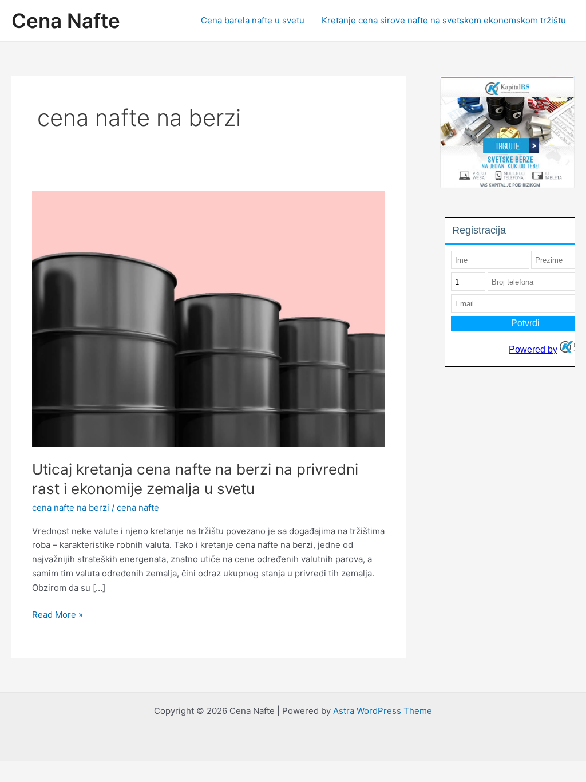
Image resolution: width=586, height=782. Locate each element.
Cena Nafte (65, 21)
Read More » (57, 615)
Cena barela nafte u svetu (252, 20)
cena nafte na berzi (70, 507)
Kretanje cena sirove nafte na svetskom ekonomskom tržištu (444, 20)
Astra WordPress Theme (382, 710)
